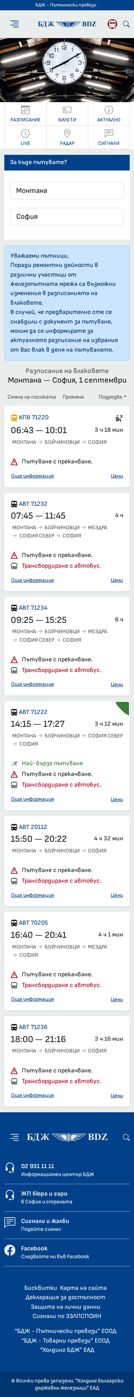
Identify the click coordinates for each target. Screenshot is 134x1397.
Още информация (32, 476)
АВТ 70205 (33, 922)
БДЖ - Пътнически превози (65, 5)
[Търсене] (126, 24)
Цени (117, 476)
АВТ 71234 (33, 607)
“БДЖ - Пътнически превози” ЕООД (65, 1331)
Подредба (110, 397)
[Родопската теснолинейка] (112, 24)
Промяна (73, 397)
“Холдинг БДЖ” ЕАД (67, 1350)
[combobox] (67, 190)
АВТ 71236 (33, 1027)
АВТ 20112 (33, 827)
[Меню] (14, 24)
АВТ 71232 (33, 504)
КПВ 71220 (34, 417)
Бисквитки (40, 1288)
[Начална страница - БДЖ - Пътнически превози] (67, 1137)
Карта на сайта (83, 1288)
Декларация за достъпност (65, 1297)
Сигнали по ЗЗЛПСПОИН (67, 1316)
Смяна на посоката (32, 397)
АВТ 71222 (33, 712)
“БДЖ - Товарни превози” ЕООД (65, 1340)
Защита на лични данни (65, 1307)
